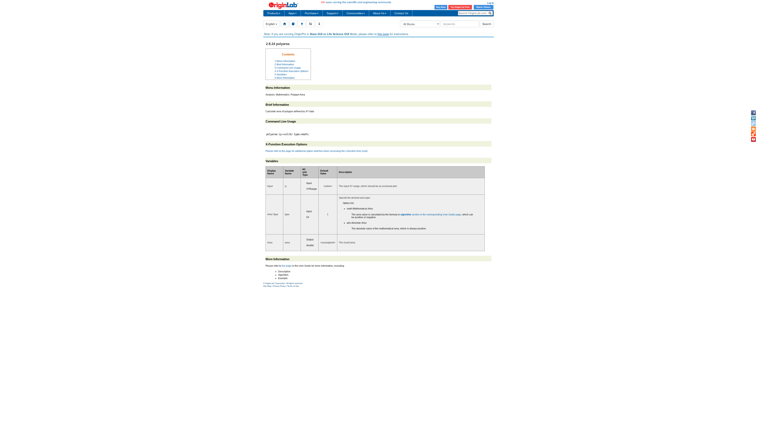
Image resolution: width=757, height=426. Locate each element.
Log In (490, 3)
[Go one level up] (302, 24)
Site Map (267, 286)
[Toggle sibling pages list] (310, 24)
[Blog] (753, 123)
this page (383, 34)
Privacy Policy (279, 286)
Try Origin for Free (460, 7)
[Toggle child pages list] (319, 24)
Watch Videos (483, 7)
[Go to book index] (293, 24)
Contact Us (401, 13)
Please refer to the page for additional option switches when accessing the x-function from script (316, 151)
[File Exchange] (753, 134)
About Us (378, 13)
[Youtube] (753, 139)
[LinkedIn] (753, 118)
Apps (291, 13)
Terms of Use (293, 286)
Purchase (311, 13)
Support (332, 13)
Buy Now (441, 7)
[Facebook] (753, 112)
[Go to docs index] (284, 24)
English (271, 24)
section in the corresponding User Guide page (431, 214)
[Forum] (753, 128)
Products (272, 13)
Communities (355, 13)
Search (486, 24)
